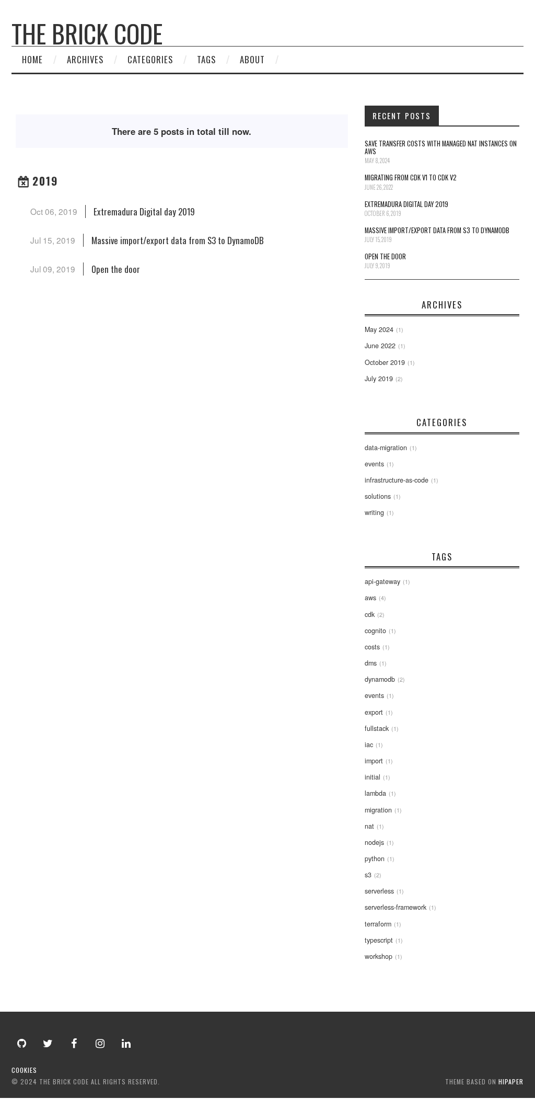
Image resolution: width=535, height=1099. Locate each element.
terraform (378, 924)
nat (369, 826)
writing (374, 512)
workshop (378, 956)
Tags (206, 59)
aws (370, 597)
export (374, 712)
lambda (375, 793)
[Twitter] (48, 1043)
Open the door (115, 269)
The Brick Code (86, 33)
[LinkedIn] (126, 1043)
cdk (370, 614)
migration (378, 810)
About (252, 59)
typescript (379, 940)
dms (371, 663)
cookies (24, 1070)
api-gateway (382, 581)
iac (369, 744)
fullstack (377, 728)
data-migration (386, 447)
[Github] (21, 1043)
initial (372, 777)
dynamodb (380, 679)
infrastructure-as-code (396, 480)
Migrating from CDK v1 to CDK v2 (411, 177)
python (375, 858)
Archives (85, 59)
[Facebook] (74, 1043)
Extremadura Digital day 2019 (144, 211)
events (374, 463)
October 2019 (385, 362)
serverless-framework (395, 907)
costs (372, 646)
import (374, 760)
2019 (45, 181)
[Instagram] (100, 1043)
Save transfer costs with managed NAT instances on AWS (441, 147)
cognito (375, 630)
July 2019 (379, 378)
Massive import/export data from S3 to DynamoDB (177, 240)
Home (32, 59)
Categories (150, 59)
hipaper (511, 1081)
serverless (379, 891)
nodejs (374, 842)
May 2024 (379, 329)
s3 (368, 874)
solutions (378, 496)
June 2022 (380, 345)
